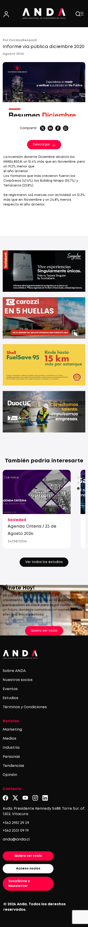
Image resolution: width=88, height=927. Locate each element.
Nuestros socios (17, 680)
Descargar (41, 144)
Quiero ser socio (44, 630)
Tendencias (13, 766)
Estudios (10, 698)
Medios (9, 738)
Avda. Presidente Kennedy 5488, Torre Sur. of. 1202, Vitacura (44, 811)
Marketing (12, 729)
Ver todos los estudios (44, 562)
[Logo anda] (44, 13)
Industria (11, 747)
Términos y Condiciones (25, 707)
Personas (11, 756)
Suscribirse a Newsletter (19, 883)
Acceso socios (28, 868)
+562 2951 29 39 (16, 823)
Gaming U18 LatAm (32, 526)
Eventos (10, 689)
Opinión (10, 775)
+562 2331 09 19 (16, 830)
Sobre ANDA (14, 671)
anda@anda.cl (16, 839)
